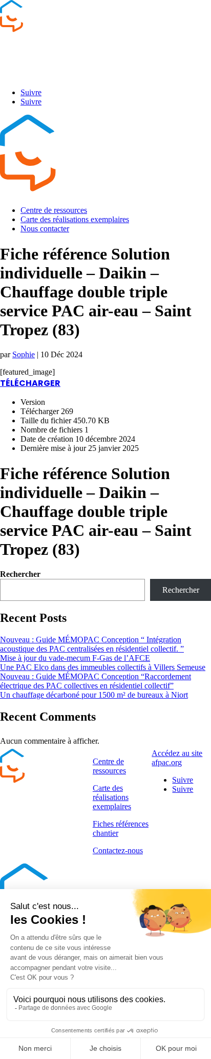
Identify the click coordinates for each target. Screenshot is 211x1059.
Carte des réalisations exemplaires (74, 219)
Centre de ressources (53, 210)
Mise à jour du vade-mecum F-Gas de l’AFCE (75, 658)
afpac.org (16, 75)
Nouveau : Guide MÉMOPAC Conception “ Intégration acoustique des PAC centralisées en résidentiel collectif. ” (92, 644)
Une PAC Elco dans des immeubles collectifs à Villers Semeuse (102, 667)
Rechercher (20, 574)
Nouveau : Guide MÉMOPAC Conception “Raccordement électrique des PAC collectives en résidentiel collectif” (95, 681)
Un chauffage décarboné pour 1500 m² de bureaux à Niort (94, 694)
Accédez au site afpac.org (177, 758)
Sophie (23, 354)
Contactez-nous (118, 850)
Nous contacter (44, 228)
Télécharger (30, 383)
